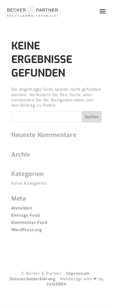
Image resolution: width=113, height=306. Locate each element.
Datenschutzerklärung (33, 279)
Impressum (77, 273)
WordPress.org (26, 230)
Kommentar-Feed (29, 222)
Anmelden (21, 208)
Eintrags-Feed (25, 215)
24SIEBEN (56, 284)
